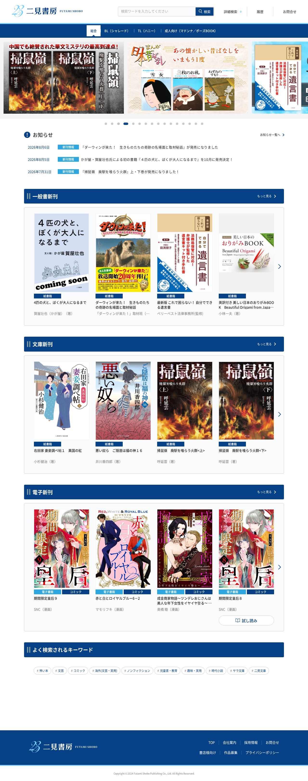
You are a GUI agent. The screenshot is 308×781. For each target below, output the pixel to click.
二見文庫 (260, 671)
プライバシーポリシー (262, 752)
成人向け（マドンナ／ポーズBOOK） (191, 30)
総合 (93, 30)
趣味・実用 (194, 671)
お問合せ (289, 11)
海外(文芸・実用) (106, 671)
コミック (79, 671)
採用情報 (251, 742)
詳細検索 (230, 11)
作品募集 (230, 752)
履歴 (260, 11)
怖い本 (43, 671)
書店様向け (207, 752)
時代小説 (217, 671)
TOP (211, 742)
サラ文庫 (238, 671)
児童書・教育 (168, 671)
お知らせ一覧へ (270, 135)
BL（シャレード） (117, 30)
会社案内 (229, 742)
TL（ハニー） (147, 30)
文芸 (61, 671)
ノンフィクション (138, 671)
